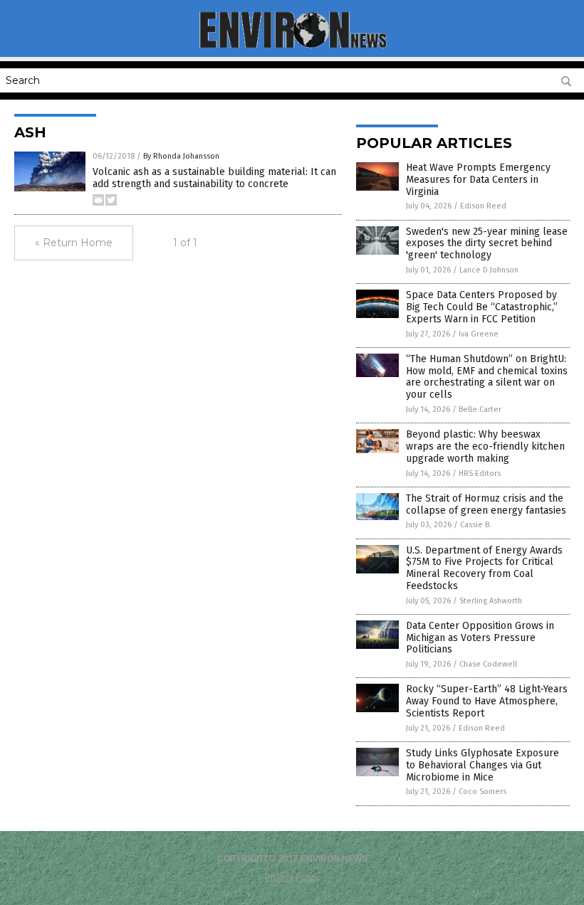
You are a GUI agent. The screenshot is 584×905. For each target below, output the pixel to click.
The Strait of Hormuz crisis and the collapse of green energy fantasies (486, 504)
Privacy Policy (292, 877)
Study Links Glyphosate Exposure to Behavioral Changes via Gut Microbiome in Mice (482, 765)
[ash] (292, 47)
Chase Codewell (488, 664)
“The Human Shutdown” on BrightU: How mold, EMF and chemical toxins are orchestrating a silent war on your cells (487, 377)
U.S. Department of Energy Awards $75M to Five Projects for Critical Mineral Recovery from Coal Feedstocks (484, 568)
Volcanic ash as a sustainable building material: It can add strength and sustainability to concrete (214, 178)
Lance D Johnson (488, 270)
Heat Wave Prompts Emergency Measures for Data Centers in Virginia (478, 180)
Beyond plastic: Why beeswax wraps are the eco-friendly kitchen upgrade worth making (485, 446)
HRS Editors (480, 473)
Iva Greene (479, 334)
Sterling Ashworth (490, 600)
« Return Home (74, 242)
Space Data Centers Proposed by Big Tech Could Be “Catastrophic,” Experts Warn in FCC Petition (482, 307)
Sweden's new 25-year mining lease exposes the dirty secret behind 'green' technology (487, 244)
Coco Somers (482, 791)
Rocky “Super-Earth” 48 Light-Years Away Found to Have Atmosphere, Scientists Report (487, 701)
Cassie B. (475, 524)
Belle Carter (480, 409)
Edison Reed (483, 206)
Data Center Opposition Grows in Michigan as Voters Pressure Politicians (480, 638)
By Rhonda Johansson (181, 156)
